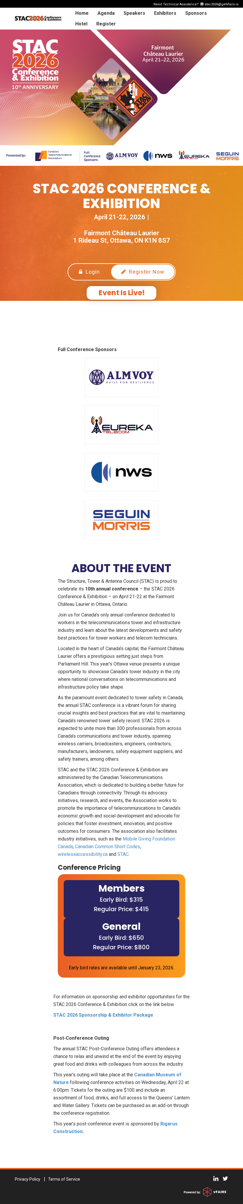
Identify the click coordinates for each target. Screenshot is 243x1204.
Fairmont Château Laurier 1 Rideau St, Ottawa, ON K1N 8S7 (121, 236)
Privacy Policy (27, 1179)
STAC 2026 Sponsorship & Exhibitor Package (103, 1015)
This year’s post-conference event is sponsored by (106, 1124)
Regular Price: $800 (121, 947)
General (121, 926)
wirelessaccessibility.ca (83, 854)
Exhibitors (165, 13)
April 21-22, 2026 (119, 217)
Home (82, 13)
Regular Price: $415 (121, 909)
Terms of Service (64, 1179)
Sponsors (196, 13)
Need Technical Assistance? (196, 4)
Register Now (145, 272)
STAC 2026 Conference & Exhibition (122, 196)
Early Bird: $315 (121, 899)
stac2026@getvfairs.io (221, 4)
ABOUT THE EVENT (121, 568)
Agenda (106, 13)
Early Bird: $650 (121, 937)
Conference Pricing (89, 867)
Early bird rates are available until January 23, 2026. (121, 968)
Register (106, 24)
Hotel (81, 24)
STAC (123, 854)
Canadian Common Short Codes (107, 846)
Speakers (134, 13)
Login (92, 272)
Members (121, 888)
